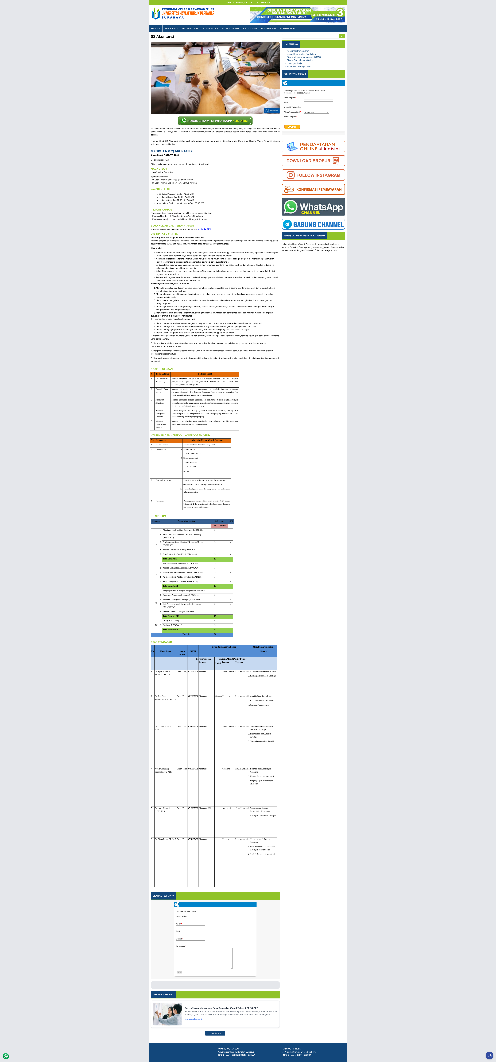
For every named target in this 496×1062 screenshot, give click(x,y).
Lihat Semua (215, 1033)
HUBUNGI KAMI (287, 28)
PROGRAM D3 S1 (190, 28)
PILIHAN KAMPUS (230, 28)
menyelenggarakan (321, 247)
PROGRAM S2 (171, 28)
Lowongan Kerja (294, 63)
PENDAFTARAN (268, 28)
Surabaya (303, 247)
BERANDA (155, 28)
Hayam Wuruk (298, 244)
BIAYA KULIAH (250, 28)
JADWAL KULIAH (210, 28)
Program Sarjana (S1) (306, 250)
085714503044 (304, 1055)
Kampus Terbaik (289, 247)
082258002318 (239, 1055)
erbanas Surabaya (315, 244)
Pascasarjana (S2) (328, 250)
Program (334, 247)
